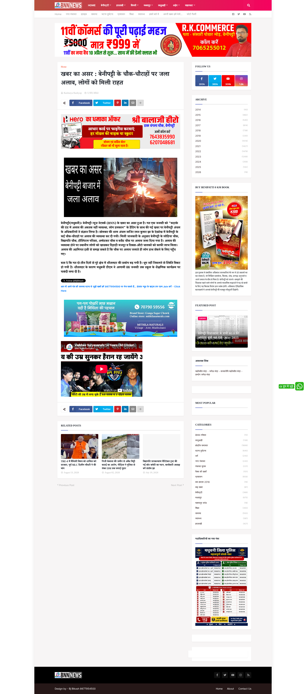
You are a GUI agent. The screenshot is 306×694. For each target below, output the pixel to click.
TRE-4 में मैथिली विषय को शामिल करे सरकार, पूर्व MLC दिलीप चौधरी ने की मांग (78, 465)
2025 (221, 167)
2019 (221, 135)
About (230, 688)
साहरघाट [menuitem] (189, 5)
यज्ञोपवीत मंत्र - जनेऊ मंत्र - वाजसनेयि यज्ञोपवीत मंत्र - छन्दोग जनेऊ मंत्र (218, 373)
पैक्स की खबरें (221, 471)
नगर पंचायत (71, 14)
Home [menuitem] (92, 5)
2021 (221, 146)
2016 (221, 120)
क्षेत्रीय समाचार (221, 445)
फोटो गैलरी (191, 14)
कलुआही (221, 440)
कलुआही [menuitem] (161, 5)
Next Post (176, 485)
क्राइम (84, 14)
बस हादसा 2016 (221, 482)
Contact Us (244, 688)
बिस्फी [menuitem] (133, 5)
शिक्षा (131, 14)
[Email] (132, 103)
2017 (221, 125)
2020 (221, 140)
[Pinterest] (117, 103)
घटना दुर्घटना (107, 14)
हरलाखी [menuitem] (119, 5)
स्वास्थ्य (141, 14)
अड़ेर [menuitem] (175, 5)
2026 (221, 172)
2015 (221, 114)
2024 (221, 161)
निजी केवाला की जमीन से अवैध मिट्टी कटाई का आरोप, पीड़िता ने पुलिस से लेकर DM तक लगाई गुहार (118, 465)
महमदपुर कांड (221, 502)
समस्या (94, 14)
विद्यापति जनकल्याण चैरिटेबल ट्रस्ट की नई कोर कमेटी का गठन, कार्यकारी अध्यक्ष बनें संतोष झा (161, 465)
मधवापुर (221, 497)
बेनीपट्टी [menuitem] (105, 5)
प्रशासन (121, 14)
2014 (221, 109)
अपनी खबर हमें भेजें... (172, 14)
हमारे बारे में (154, 14)
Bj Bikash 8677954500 (82, 688)
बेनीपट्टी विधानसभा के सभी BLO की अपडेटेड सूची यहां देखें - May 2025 (218, 336)
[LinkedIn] (125, 103)
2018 (221, 130)
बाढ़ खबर (221, 487)
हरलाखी (221, 523)
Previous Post (66, 485)
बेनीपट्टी (221, 492)
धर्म (221, 455)
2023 (221, 156)
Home (58, 14)
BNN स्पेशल (221, 435)
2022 (221, 151)
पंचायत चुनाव (221, 466)
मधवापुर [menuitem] (147, 5)
